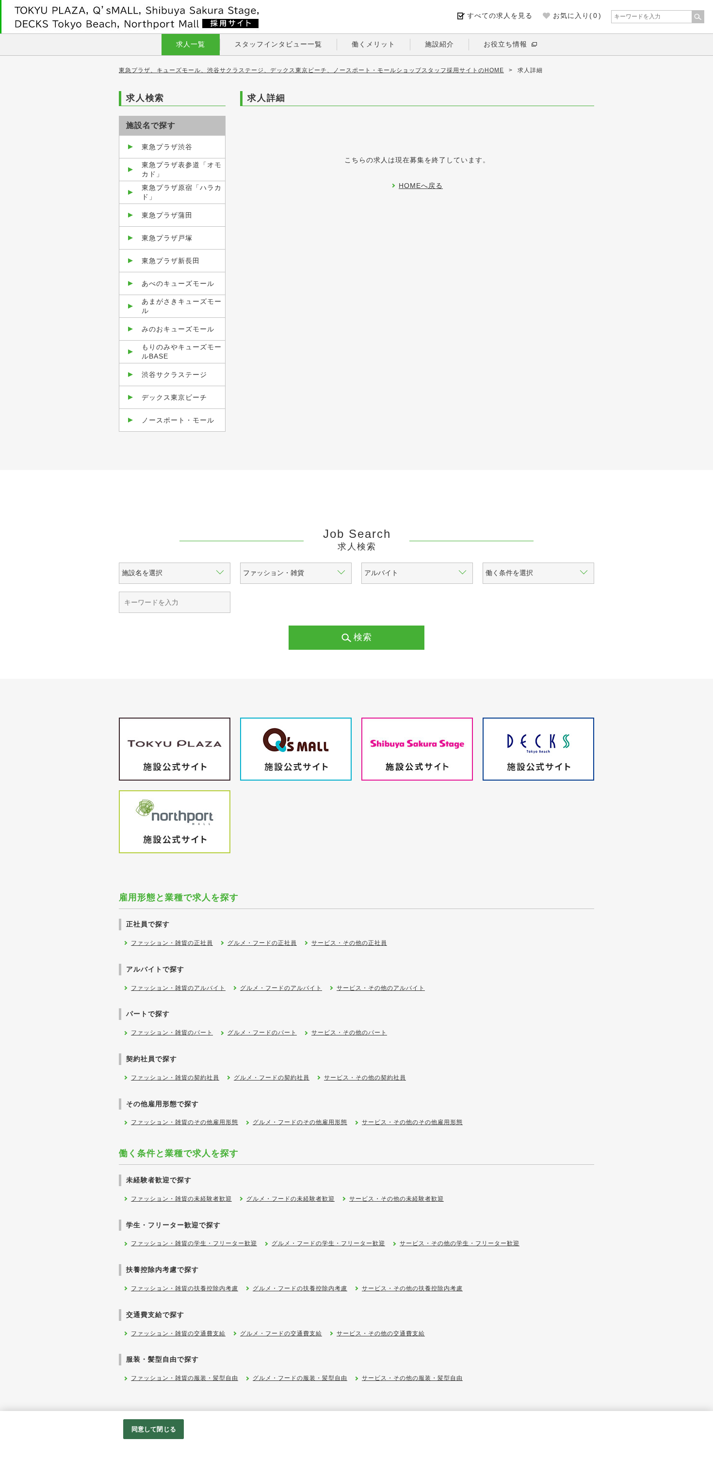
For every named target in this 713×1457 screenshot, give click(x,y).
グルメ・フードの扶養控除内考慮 (300, 1288)
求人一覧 (190, 44)
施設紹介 (439, 44)
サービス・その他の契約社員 (365, 1077)
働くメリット (373, 44)
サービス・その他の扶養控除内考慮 (412, 1288)
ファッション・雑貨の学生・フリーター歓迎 (194, 1243)
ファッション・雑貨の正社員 (172, 943)
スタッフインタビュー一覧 (278, 44)
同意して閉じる (153, 1429)
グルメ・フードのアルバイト (281, 988)
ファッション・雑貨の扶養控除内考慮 (184, 1288)
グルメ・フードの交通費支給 (281, 1333)
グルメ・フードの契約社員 (271, 1077)
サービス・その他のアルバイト (381, 988)
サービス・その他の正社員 (349, 943)
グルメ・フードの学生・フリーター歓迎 (328, 1243)
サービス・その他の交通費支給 (381, 1333)
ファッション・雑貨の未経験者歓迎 (181, 1198)
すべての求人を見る (500, 15)
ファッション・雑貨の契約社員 (175, 1077)
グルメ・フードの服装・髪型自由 (300, 1378)
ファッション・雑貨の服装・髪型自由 (184, 1378)
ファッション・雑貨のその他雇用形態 (184, 1122)
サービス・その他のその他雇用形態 (412, 1122)
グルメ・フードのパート (262, 1032)
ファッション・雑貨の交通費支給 (178, 1333)
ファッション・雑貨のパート (172, 1032)
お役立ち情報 (505, 44)
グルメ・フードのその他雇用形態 (300, 1122)
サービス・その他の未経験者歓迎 (396, 1198)
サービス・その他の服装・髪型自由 (412, 1378)
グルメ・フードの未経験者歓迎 (290, 1198)
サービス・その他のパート (349, 1032)
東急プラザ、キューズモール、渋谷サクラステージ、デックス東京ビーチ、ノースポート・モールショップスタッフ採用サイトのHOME (311, 70)
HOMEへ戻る (421, 185)
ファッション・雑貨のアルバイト (178, 988)
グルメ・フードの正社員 (262, 943)
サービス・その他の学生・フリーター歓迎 (459, 1243)
